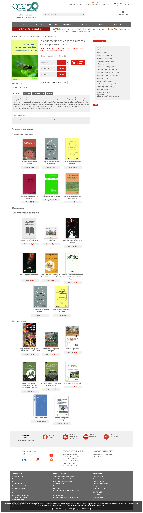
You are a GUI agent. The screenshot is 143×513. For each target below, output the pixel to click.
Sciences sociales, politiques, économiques (65, 497)
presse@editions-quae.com (102, 454)
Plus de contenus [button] (85, 25)
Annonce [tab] (50, 93)
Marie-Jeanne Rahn (52, 50)
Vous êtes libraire (98, 481)
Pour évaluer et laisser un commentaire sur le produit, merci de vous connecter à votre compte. (51, 120)
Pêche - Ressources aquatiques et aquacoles (66, 490)
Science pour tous (58, 495)
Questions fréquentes (18, 500)
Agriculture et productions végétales (63, 476)
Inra (103, 50)
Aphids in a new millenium (51, 196)
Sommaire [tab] (27, 93)
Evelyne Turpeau (60, 48)
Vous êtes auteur (98, 476)
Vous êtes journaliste (99, 479)
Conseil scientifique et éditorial (21, 495)
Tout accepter (71, 509)
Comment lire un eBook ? (104, 92)
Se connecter (123, 14)
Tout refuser (85, 509)
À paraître (38, 25)
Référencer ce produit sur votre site (54, 82)
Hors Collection (52, 56)
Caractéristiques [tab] (99, 41)
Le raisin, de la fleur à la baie (30, 240)
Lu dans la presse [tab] (38, 93)
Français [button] (126, 4)
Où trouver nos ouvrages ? (19, 488)
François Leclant (77, 48)
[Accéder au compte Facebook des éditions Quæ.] (24, 455)
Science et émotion (40, 418)
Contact (87, 4)
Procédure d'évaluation (100, 488)
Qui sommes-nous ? (17, 476)
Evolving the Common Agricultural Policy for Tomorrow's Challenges (29, 385)
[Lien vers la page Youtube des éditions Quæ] (51, 455)
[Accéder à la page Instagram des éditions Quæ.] (38, 459)
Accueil (14, 36)
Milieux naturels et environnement (62, 486)
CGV (13, 481)
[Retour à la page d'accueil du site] (25, 7)
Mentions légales (98, 497)
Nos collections (16, 479)
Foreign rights (97, 486)
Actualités (118, 25)
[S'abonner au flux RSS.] (51, 459)
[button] (51, 114)
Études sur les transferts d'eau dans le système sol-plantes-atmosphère (72, 277)
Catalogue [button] (24, 25)
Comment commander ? (19, 486)
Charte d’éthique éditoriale (19, 497)
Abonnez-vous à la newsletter (119, 3)
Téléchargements (17, 483)
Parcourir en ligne (18, 83)
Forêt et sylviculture (58, 483)
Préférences (58, 509)
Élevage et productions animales (62, 481)
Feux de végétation (72, 349)
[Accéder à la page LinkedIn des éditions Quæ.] (24, 459)
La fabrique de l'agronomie (72, 383)
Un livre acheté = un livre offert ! (30, 29)
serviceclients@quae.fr (70, 454)
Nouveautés (68, 25)
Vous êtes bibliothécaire (100, 483)
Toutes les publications (26, 36)
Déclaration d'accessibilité (101, 500)
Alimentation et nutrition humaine (62, 479)
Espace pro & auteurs (75, 4)
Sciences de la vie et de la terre (62, 493)
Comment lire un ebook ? (19, 493)
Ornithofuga (51, 240)
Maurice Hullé (44, 48)
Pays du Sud (56, 488)
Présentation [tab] (17, 93)
